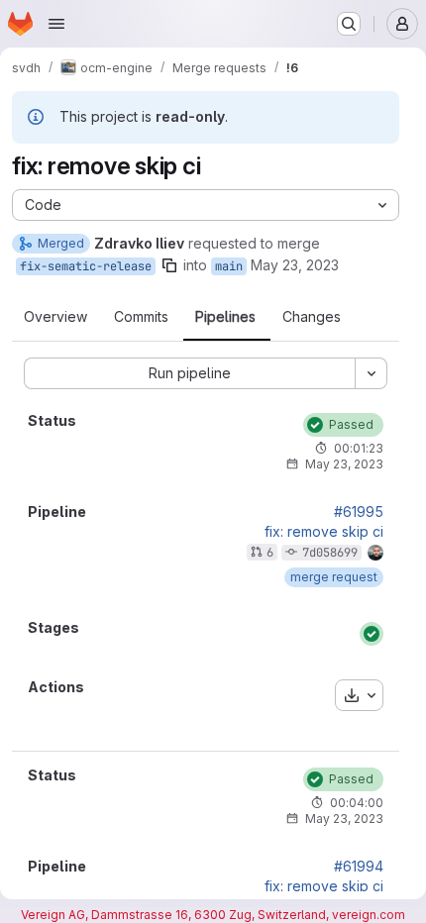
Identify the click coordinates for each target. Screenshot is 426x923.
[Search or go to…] (349, 24)
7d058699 (330, 553)
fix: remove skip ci (324, 532)
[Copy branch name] (169, 265)
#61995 (358, 512)
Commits (141, 317)
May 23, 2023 (295, 264)
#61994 (358, 866)
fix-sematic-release (86, 266)
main (229, 266)
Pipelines (225, 317)
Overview (55, 317)
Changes (311, 317)
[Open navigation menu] (56, 24)
